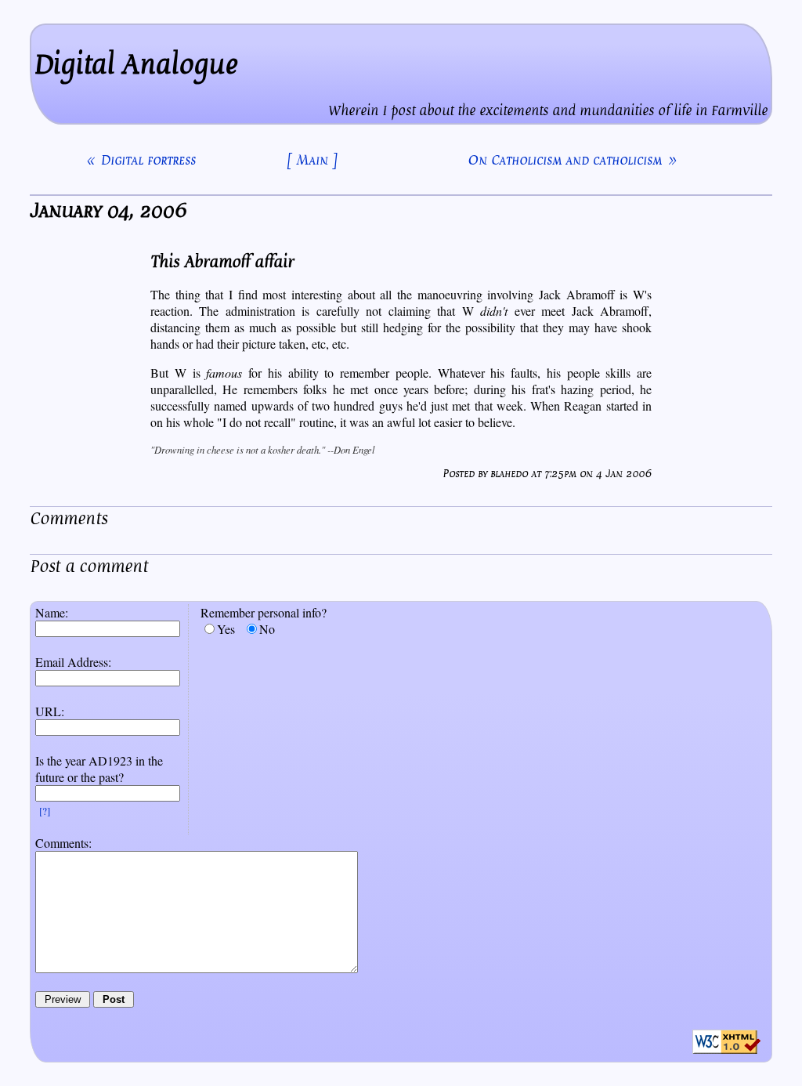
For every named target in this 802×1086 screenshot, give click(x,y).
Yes (226, 629)
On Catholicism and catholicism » (572, 159)
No (267, 629)
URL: (49, 711)
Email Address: (73, 661)
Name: (51, 612)
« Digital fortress (141, 159)
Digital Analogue (135, 64)
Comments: (63, 842)
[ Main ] (312, 159)
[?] (44, 811)
